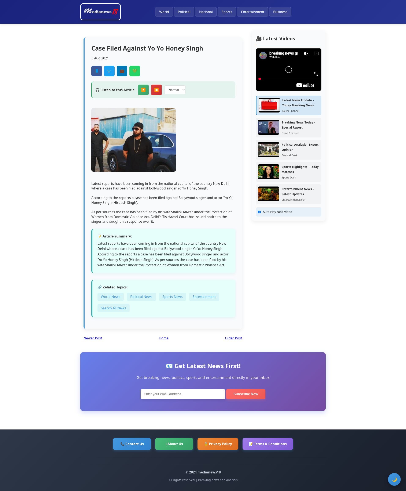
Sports (227, 12)
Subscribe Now (245, 394)
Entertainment (252, 12)
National (206, 12)
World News (110, 296)
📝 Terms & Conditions (268, 444)
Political (184, 12)
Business (280, 12)
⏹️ (156, 90)
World (164, 12)
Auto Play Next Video (277, 212)
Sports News (172, 296)
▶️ (143, 90)
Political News (141, 296)
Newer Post (93, 338)
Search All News (113, 308)
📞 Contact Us (132, 444)
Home (164, 338)
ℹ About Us (174, 444)
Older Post (233, 338)
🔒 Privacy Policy (218, 444)
